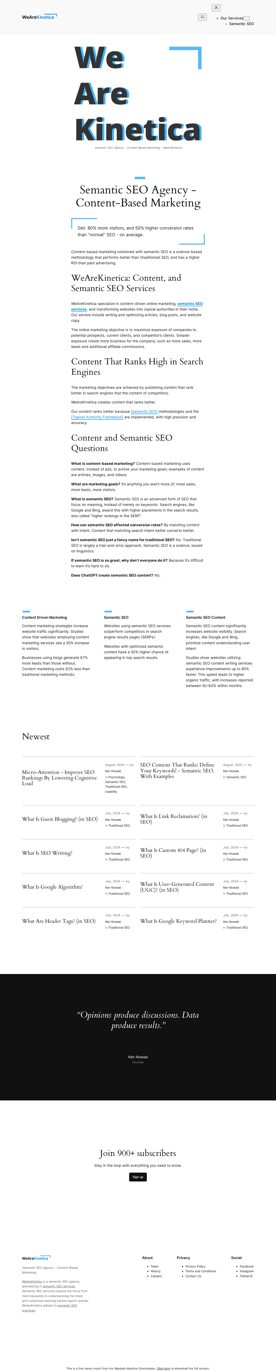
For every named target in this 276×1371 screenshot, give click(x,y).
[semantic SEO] (144, 411)
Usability (111, 791)
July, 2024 (112, 813)
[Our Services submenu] (246, 18)
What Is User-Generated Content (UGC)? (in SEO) (177, 887)
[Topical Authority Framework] (97, 417)
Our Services (232, 18)
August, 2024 (114, 765)
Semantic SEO (115, 782)
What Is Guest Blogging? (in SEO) (60, 819)
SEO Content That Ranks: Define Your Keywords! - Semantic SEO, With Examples (177, 770)
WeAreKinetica (38, 17)
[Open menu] (202, 17)
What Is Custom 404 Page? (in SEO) (173, 853)
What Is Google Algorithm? (52, 887)
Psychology (116, 777)
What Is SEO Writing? (47, 853)
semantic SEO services (59, 1286)
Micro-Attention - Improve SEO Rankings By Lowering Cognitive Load (59, 778)
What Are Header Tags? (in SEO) (59, 921)
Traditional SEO (116, 786)
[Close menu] (216, 7)
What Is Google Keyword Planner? (178, 921)
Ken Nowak (113, 771)
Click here (163, 1368)
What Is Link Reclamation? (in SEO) (173, 819)
